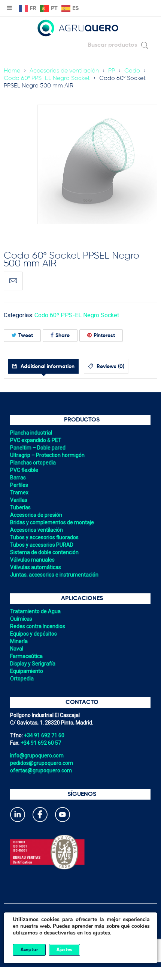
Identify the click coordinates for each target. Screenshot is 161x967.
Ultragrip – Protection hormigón (47, 455)
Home (12, 71)
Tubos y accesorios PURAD (41, 545)
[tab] (43, 366)
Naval (16, 649)
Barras (18, 478)
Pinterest (104, 335)
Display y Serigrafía (32, 664)
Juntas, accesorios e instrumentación (54, 575)
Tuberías (20, 507)
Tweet (25, 335)
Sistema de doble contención (44, 552)
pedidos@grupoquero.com (41, 763)
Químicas (21, 619)
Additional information (47, 366)
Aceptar (29, 950)
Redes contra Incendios (37, 626)
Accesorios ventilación (36, 530)
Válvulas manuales (32, 560)
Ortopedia (22, 679)
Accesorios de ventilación (64, 71)
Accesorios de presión (36, 515)
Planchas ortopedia (33, 463)
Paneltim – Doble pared (38, 448)
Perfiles (19, 485)
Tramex (19, 492)
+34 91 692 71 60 (44, 735)
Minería (19, 641)
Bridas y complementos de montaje (52, 522)
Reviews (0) (109, 366)
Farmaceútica (26, 656)
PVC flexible (24, 470)
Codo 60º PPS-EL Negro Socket (47, 78)
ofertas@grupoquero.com (41, 770)
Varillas (18, 500)
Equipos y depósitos (33, 634)
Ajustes (64, 950)
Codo (132, 71)
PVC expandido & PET (35, 440)
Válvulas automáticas (35, 567)
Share (62, 335)
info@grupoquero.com (37, 756)
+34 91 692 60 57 (41, 743)
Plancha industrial (31, 433)
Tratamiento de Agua (35, 611)
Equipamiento (26, 671)
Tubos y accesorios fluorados (44, 537)
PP (111, 71)
